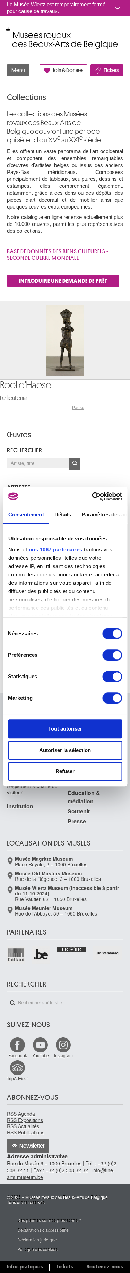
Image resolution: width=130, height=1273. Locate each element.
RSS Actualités (23, 1126)
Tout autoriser (65, 729)
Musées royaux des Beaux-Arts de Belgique (7, 30)
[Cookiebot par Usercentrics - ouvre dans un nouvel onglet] (92, 496)
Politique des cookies (37, 1249)
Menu (18, 70)
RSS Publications (25, 1132)
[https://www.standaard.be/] (108, 953)
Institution (20, 806)
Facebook (17, 1055)
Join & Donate (68, 70)
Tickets (111, 70)
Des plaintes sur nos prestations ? (49, 1220)
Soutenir (79, 811)
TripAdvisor (17, 1078)
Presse (77, 821)
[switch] (112, 655)
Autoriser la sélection (65, 750)
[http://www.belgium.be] (41, 955)
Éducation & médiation (84, 797)
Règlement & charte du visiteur (32, 789)
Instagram (63, 1055)
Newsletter (32, 1146)
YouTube (40, 1055)
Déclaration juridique (37, 1240)
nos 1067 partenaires (55, 549)
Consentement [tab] (26, 515)
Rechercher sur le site (12, 1003)
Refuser (65, 771)
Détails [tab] (62, 515)
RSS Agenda (21, 1114)
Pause (78, 407)
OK (74, 464)
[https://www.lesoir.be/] (72, 949)
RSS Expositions (25, 1120)
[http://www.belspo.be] (16, 955)
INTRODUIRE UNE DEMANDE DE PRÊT (63, 281)
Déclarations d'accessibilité (43, 1230)
